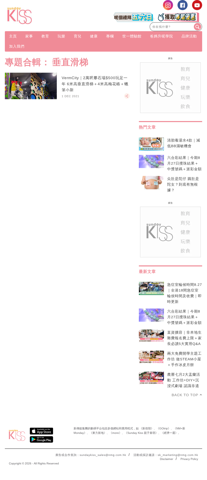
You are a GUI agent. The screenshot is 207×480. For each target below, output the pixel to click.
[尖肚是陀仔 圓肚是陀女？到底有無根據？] (151, 182)
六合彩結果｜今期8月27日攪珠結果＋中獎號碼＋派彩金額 (184, 163)
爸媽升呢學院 (161, 36)
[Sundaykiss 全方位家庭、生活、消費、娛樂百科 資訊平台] (34, 15)
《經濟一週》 (169, 432)
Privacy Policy (189, 459)
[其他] (127, 98)
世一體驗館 (132, 36)
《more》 (115, 432)
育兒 (77, 36)
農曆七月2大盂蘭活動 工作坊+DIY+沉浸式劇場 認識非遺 (183, 380)
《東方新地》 (98, 432)
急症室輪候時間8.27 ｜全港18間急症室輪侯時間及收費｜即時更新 (184, 293)
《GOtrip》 (163, 428)
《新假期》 (146, 428)
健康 (94, 36)
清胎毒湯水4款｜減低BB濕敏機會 (183, 143)
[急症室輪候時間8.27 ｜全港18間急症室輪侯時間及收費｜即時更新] (151, 288)
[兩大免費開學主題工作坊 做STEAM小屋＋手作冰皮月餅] (151, 357)
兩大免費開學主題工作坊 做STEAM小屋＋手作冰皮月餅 (184, 359)
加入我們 (16, 46)
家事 (29, 36)
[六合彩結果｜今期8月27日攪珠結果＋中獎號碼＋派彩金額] (151, 161)
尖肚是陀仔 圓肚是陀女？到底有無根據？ (183, 184)
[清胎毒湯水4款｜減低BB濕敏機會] (151, 144)
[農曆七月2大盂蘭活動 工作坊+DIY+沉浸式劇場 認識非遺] (151, 378)
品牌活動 (189, 36)
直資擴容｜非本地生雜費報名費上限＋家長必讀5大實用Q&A (184, 338)
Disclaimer (166, 459)
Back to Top (185, 395)
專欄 (110, 36)
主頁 (13, 36)
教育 (45, 36)
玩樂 (61, 36)
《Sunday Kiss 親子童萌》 (141, 432)
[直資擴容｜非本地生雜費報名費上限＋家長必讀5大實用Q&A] (151, 336)
